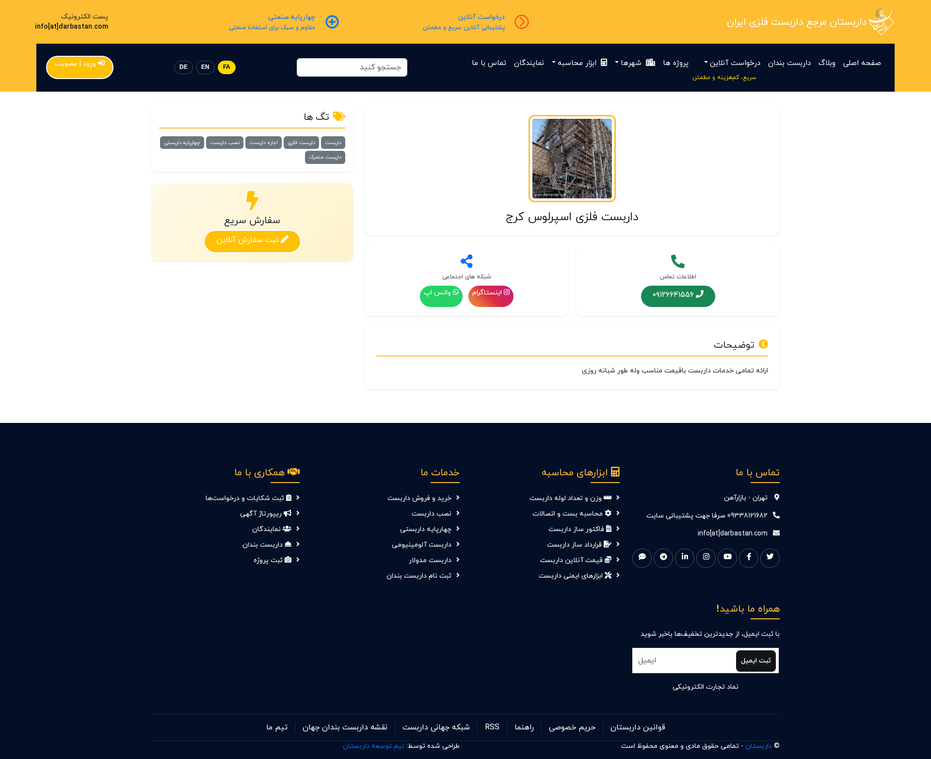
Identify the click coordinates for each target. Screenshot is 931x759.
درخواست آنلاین (735, 63)
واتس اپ (437, 292)
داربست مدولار (430, 560)
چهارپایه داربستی (182, 142)
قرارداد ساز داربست (575, 544)
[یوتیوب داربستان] (727, 558)
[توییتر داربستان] (770, 558)
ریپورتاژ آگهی (262, 513)
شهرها (632, 63)
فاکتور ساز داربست (577, 529)
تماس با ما (489, 63)
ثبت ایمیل (756, 660)
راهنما (524, 727)
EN (205, 67)
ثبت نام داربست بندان (418, 576)
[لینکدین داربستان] (684, 558)
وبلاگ (827, 63)
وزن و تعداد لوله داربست (567, 498)
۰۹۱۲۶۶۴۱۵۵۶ (673, 294)
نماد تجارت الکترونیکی (705, 687)
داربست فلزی (301, 142)
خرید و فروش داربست (419, 498)
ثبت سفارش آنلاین (247, 239)
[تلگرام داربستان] (663, 558)
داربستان (758, 746)
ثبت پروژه (269, 560)
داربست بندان (789, 63)
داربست (333, 142)
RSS (492, 727)
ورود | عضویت (75, 63)
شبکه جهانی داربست (436, 727)
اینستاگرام (487, 292)
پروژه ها (676, 63)
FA (226, 67)
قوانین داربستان (637, 727)
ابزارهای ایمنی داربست (572, 576)
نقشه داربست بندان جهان (345, 727)
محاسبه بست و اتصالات (568, 513)
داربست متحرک (325, 157)
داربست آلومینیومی (421, 544)
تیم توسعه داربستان (373, 746)
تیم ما (277, 727)
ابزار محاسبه (578, 63)
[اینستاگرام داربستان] (706, 558)
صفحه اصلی (862, 63)
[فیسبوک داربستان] (748, 558)
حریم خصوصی (572, 727)
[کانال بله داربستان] (642, 558)
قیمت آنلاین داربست (572, 560)
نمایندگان (529, 63)
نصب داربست (225, 142)
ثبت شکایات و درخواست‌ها (246, 498)
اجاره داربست (263, 142)
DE (183, 67)
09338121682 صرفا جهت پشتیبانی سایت (707, 515)
